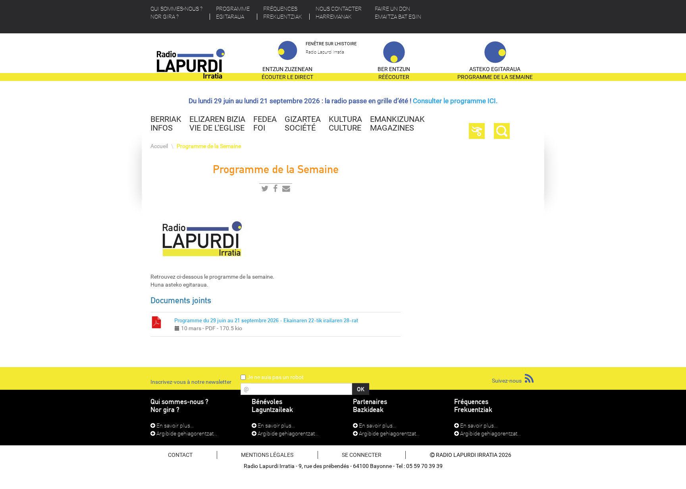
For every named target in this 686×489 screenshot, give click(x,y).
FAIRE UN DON (398, 13)
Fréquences (282, 13)
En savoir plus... (174, 425)
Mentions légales (267, 455)
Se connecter (362, 455)
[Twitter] (264, 190)
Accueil (159, 146)
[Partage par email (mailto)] (286, 190)
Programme (233, 13)
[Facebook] (275, 190)
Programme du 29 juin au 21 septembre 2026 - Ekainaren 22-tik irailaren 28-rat (266, 320)
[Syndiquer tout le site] (529, 379)
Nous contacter (339, 13)
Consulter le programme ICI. (455, 101)
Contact (180, 455)
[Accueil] (191, 67)
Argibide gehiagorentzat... (186, 433)
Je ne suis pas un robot (275, 377)
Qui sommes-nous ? (176, 13)
